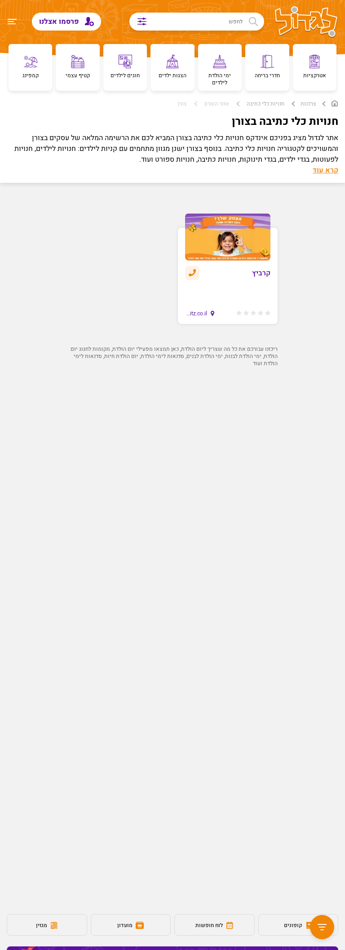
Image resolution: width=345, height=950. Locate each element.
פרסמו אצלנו (60, 21)
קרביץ (261, 273)
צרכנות (308, 103)
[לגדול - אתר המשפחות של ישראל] (306, 22)
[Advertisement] (172, 453)
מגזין (42, 925)
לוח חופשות (209, 925)
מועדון (125, 925)
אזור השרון (216, 103)
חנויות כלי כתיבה (265, 103)
